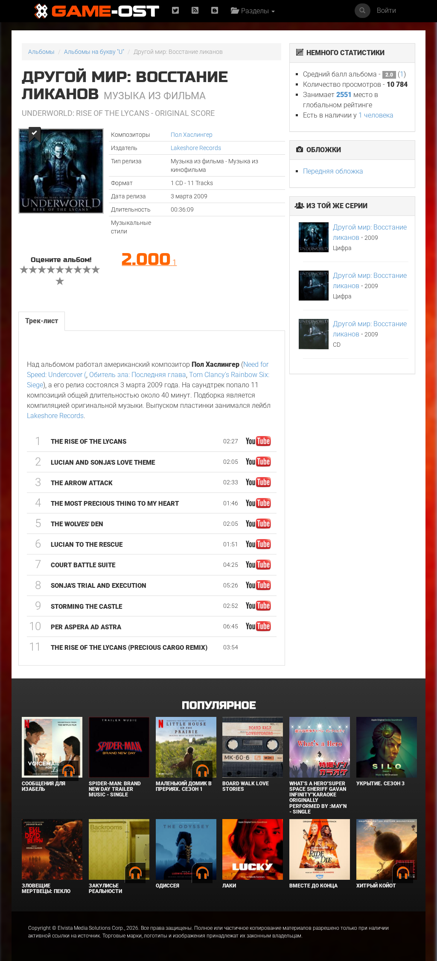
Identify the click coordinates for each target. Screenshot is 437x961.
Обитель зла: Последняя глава (137, 375)
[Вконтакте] (214, 11)
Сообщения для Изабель (43, 786)
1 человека (375, 115)
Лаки (229, 886)
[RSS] (195, 11)
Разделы (254, 11)
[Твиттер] (175, 11)
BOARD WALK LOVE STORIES (245, 786)
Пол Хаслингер (192, 134)
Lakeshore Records (196, 147)
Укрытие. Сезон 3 (380, 784)
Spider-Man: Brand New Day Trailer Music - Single (115, 789)
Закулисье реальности (105, 888)
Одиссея (167, 886)
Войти (386, 10)
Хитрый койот (376, 886)
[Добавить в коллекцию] (34, 135)
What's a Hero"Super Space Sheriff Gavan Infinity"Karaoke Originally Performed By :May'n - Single (318, 798)
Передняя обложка (333, 171)
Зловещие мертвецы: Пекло (46, 888)
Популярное (219, 705)
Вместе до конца (313, 886)
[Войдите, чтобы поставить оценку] (24, 270)
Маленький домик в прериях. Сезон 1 (184, 786)
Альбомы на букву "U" (94, 51)
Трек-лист (41, 321)
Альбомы (41, 51)
